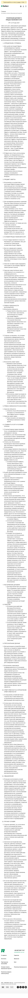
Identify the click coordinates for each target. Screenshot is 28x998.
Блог (15, 962)
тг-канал (18, 2)
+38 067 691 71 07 (19, 950)
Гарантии (16, 955)
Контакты (3, 958)
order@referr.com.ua (19, 952)
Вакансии (16, 958)
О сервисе (4, 955)
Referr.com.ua (10, 982)
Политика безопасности (20, 967)
